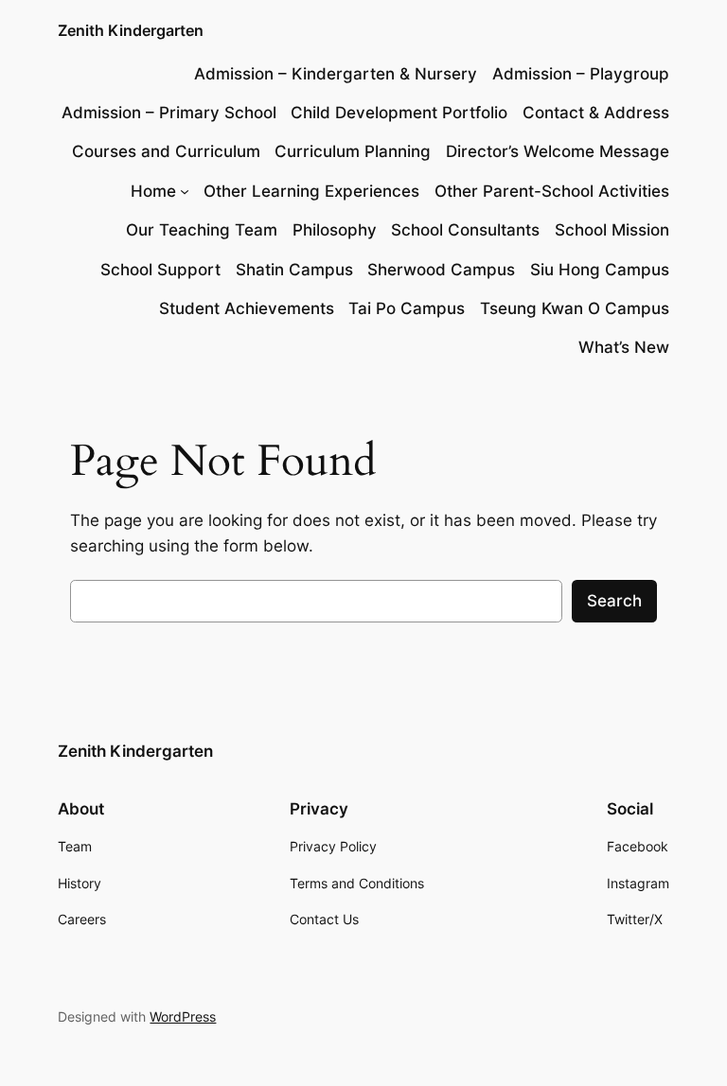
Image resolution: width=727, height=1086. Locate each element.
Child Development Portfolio (399, 112)
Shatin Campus (294, 269)
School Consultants (465, 229)
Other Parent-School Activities (551, 191)
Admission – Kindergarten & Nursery (335, 73)
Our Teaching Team (201, 229)
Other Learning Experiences (311, 191)
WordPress (183, 1016)
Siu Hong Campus (599, 269)
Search (614, 600)
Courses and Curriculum (166, 151)
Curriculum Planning (353, 151)
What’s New (623, 347)
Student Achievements (246, 308)
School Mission (612, 229)
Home (153, 191)
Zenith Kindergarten (131, 30)
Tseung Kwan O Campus (574, 308)
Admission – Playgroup (580, 73)
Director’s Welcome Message (557, 151)
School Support (160, 269)
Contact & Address (596, 112)
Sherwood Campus (441, 269)
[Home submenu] (184, 191)
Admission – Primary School (169, 112)
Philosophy (335, 229)
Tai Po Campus (406, 308)
